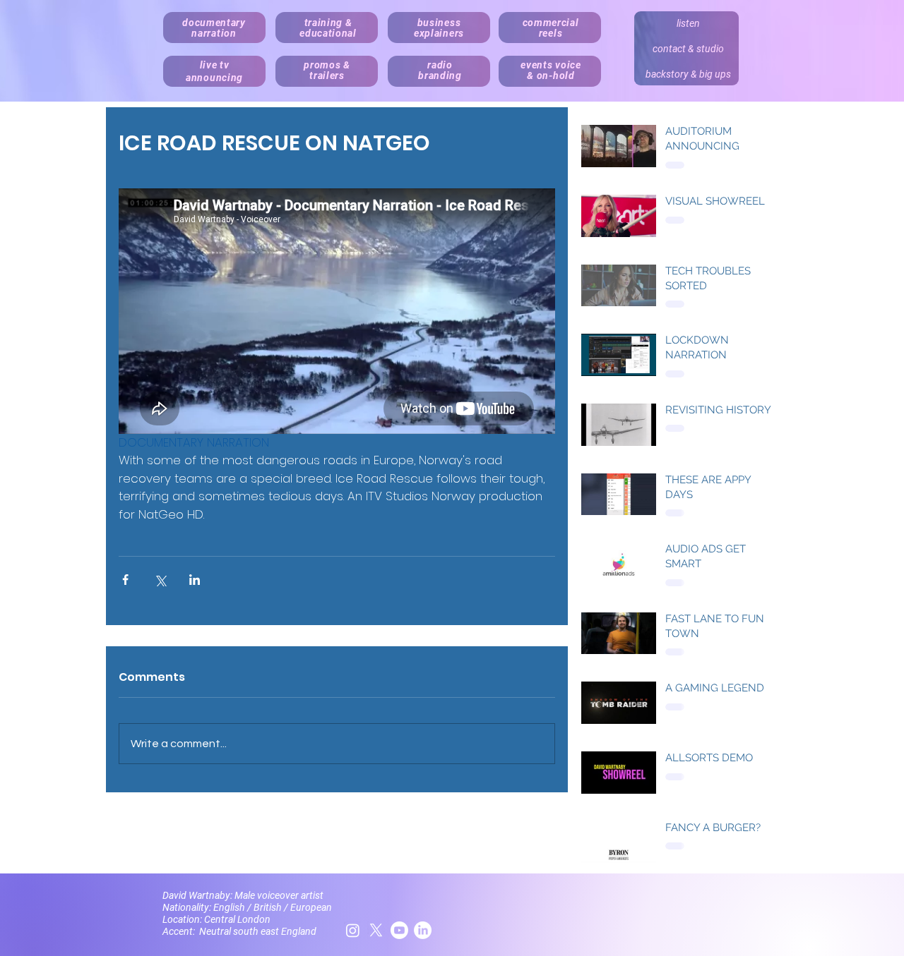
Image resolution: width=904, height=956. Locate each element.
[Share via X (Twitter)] (160, 579)
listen (688, 23)
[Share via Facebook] (125, 579)
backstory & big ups (688, 74)
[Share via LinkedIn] (194, 579)
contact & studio (688, 48)
